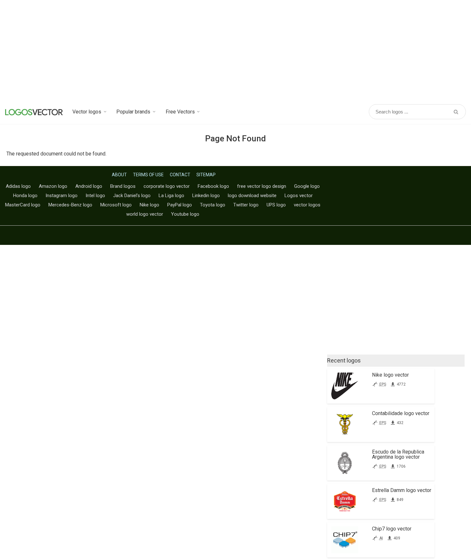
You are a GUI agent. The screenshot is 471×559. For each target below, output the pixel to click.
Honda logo (25, 195)
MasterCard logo (22, 205)
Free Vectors (180, 112)
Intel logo (95, 195)
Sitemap (206, 174)
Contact (180, 174)
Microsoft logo (116, 205)
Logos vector (299, 195)
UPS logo (276, 205)
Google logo (307, 186)
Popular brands (133, 112)
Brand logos (123, 186)
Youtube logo (185, 214)
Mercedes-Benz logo (70, 205)
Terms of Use (148, 174)
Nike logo (149, 205)
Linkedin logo (206, 195)
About (119, 174)
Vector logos (86, 112)
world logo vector (144, 214)
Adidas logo (18, 186)
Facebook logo (213, 186)
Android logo (88, 186)
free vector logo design (261, 186)
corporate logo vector (167, 186)
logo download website (252, 195)
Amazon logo (53, 186)
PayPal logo (179, 205)
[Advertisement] (235, 51)
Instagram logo (61, 195)
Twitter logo (246, 205)
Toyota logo (212, 205)
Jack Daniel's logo (132, 195)
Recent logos (344, 360)
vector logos (307, 205)
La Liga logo (171, 195)
